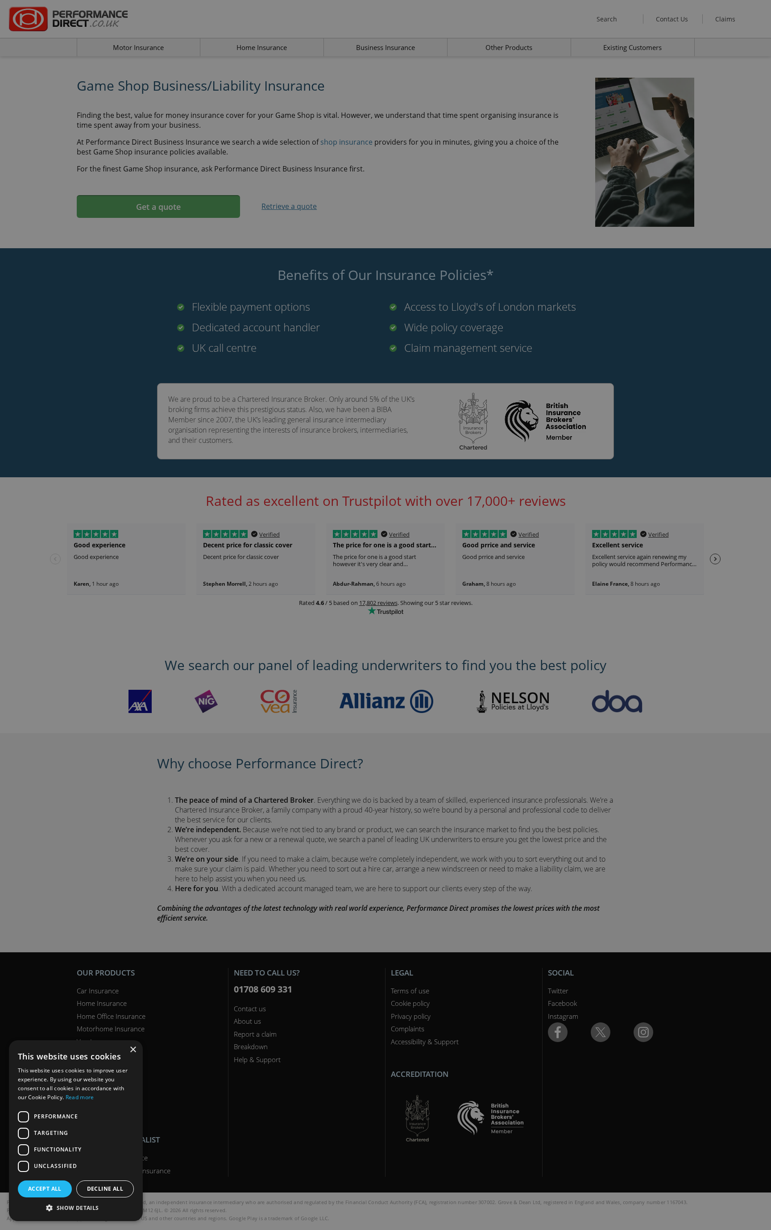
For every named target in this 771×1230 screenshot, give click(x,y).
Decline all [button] (105, 1188)
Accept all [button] (45, 1188)
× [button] (132, 1050)
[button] (76, 1207)
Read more (80, 1097)
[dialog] (385, 615)
